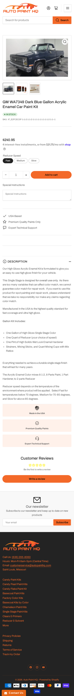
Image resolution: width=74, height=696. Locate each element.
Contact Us (15, 692)
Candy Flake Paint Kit (15, 588)
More (6, 625)
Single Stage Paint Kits (15, 611)
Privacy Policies (12, 636)
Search (64, 20)
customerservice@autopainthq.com (30, 565)
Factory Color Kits (13, 598)
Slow (33, 160)
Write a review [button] (37, 479)
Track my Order (11, 654)
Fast (8, 160)
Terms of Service (12, 649)
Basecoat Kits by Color (16, 602)
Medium (21, 160)
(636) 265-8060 (21, 557)
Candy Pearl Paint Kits (15, 584)
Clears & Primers (12, 616)
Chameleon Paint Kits (15, 607)
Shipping (8, 640)
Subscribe (62, 522)
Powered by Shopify (49, 680)
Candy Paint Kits (12, 579)
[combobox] (37, 20)
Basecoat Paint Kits (13, 593)
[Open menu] (67, 8)
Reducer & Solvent (13, 620)
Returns (7, 645)
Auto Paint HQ (30, 680)
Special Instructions (14, 185)
